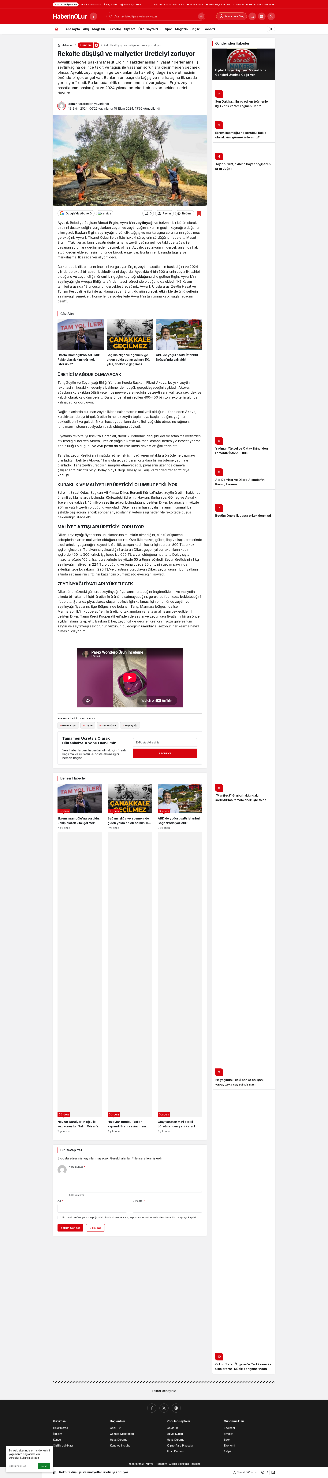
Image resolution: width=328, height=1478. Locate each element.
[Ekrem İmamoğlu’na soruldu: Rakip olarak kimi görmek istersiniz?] (81, 343)
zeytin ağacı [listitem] (107, 725)
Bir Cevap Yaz (71, 1150)
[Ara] (252, 16)
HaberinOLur (70, 16)
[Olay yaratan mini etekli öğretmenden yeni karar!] (180, 982)
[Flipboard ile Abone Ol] (104, 213)
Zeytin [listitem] (88, 725)
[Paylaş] (272, 1472)
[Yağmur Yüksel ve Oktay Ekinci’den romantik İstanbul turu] (243, 316)
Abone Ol (165, 753)
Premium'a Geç (234, 16)
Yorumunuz (77, 1166)
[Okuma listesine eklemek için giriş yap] (199, 213)
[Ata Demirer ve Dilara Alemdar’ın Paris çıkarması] (243, 473)
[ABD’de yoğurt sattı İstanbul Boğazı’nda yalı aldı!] (179, 343)
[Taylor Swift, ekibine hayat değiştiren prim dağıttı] (243, 158)
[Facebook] (151, 1408)
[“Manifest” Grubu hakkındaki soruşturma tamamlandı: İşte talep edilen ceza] (243, 663)
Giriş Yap (95, 1227)
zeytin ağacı (114, 502)
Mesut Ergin (108, 223)
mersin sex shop (82, 301)
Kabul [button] (44, 1466)
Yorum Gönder (70, 1227)
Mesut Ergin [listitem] (68, 725)
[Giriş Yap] (271, 16)
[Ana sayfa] (56, 29)
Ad (60, 1200)
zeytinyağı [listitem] (130, 725)
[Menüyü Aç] (93, 16)
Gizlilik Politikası (18, 1466)
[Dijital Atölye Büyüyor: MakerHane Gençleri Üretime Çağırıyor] (243, 64)
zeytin (141, 223)
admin (72, 104)
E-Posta (139, 1200)
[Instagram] (176, 1408)
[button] (262, 16)
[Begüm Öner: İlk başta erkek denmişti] (243, 505)
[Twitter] (164, 1408)
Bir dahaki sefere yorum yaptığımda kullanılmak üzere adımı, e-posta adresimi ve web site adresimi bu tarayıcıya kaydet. (129, 1217)
